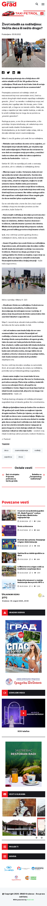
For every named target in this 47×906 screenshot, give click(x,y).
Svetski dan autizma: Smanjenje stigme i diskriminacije (31, 541)
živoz (21, 457)
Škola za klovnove (25, 526)
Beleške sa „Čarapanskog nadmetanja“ (35, 476)
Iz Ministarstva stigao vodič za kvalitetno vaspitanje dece (30, 568)
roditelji (37, 450)
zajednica (8, 457)
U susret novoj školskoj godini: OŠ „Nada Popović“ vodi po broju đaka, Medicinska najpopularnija (30, 514)
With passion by (23, 900)
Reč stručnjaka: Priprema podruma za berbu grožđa (13, 477)
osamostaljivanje (21, 450)
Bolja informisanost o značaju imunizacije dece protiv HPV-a (30, 581)
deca (6, 450)
